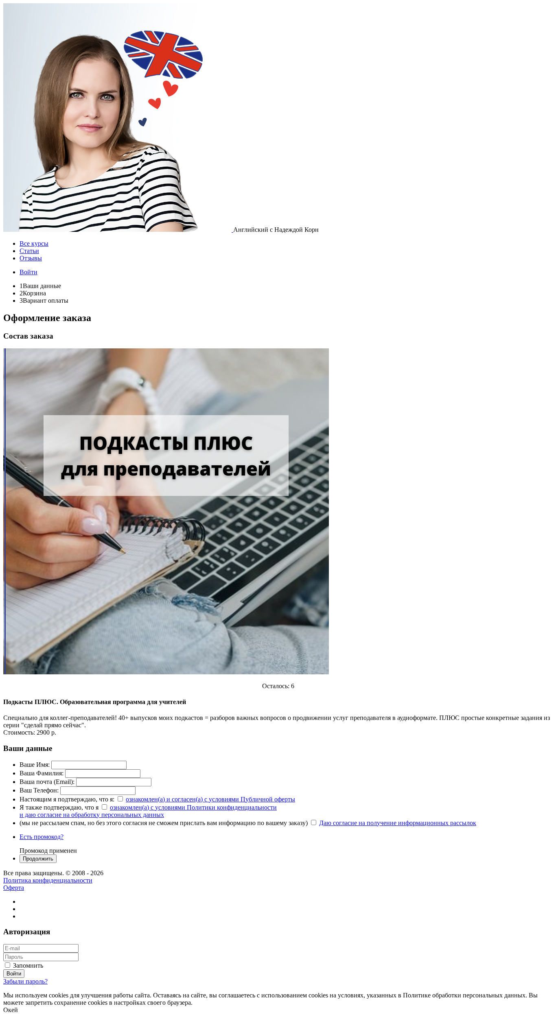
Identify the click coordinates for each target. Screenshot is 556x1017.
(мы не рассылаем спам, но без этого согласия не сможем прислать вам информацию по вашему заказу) (164, 822)
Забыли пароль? (25, 981)
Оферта (13, 887)
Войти (28, 272)
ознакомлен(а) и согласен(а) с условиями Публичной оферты (210, 799)
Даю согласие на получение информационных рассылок (397, 822)
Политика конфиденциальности (47, 880)
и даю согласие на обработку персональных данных (92, 814)
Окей (10, 1009)
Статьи (29, 250)
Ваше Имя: (35, 764)
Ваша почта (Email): (47, 781)
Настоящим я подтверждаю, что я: (67, 799)
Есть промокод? (41, 836)
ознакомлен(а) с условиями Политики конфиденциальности (193, 807)
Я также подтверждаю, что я (59, 807)
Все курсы (34, 243)
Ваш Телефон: (39, 790)
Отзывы (31, 258)
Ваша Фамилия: (41, 773)
